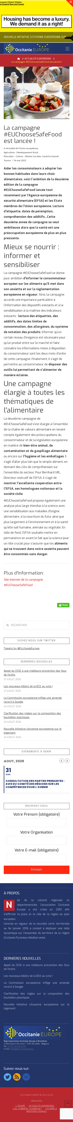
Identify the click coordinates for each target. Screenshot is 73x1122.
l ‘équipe (20, 1106)
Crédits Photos (36, 1101)
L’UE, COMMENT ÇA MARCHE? (27, 1108)
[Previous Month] (61, 760)
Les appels (51, 1108)
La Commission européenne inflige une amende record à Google (33, 700)
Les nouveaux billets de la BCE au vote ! (28, 686)
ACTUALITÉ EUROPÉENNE (41, 1106)
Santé (45, 156)
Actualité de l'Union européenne (22, 148)
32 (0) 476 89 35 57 (16, 1046)
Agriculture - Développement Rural (21, 152)
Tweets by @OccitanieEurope (21, 648)
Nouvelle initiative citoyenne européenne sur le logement (33, 731)
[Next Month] (67, 760)
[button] (67, 48)
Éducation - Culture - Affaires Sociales (22, 156)
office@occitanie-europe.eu (22, 1049)
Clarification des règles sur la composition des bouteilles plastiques (32, 715)
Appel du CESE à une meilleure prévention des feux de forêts (35, 673)
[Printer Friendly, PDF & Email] (63, 605)
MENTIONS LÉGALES (36, 1111)
